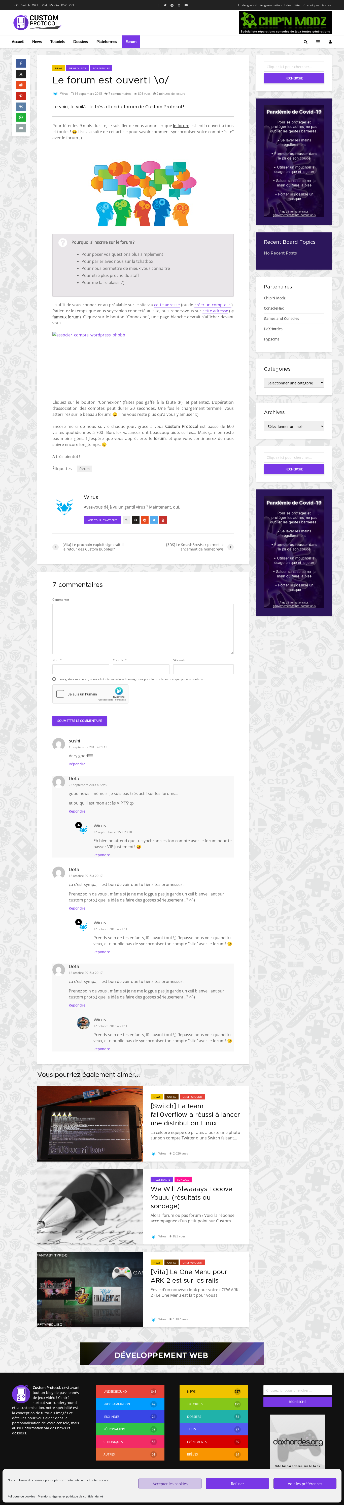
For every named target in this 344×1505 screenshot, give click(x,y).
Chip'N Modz (275, 297)
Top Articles (101, 68)
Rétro (297, 5)
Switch (25, 5)
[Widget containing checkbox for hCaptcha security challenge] (90, 694)
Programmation (270, 5)
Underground (247, 5)
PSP (63, 5)
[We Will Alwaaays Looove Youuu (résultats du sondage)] (90, 1206)
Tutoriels (57, 41)
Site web (179, 660)
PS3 (71, 5)
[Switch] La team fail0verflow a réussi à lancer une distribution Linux (195, 1115)
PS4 (44, 5)
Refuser (237, 1483)
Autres (326, 5)
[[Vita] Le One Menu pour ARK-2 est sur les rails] (90, 1289)
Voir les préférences (305, 1483)
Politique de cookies (21, 1496)
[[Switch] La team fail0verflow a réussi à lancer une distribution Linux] (90, 1123)
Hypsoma (272, 339)
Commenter (60, 599)
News (37, 41)
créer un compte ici (212, 305)
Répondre (77, 764)
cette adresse (167, 305)
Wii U (36, 5)
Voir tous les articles (102, 520)
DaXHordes (273, 328)
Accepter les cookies (170, 1483)
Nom (57, 660)
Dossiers (80, 41)
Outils (171, 1096)
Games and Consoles (281, 318)
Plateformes (106, 41)
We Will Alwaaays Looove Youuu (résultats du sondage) (191, 1198)
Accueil (18, 41)
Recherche (294, 78)
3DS (16, 5)
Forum (131, 41)
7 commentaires (120, 93)
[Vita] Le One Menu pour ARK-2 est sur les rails (189, 1276)
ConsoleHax (274, 308)
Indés (287, 5)
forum (84, 468)
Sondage (183, 1179)
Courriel (120, 660)
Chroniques (311, 5)
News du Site (77, 68)
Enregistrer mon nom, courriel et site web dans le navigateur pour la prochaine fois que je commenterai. (131, 679)
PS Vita (54, 5)
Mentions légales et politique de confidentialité (70, 1496)
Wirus (63, 93)
